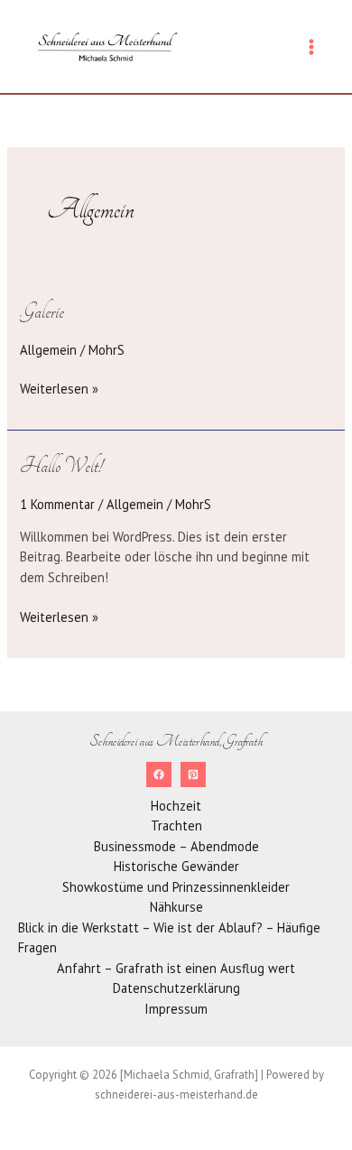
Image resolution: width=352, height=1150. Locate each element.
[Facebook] (158, 774)
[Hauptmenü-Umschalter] (311, 47)
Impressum (176, 1008)
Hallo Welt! (61, 465)
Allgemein (48, 349)
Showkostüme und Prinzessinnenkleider (176, 886)
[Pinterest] (193, 774)
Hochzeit (176, 805)
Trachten (176, 825)
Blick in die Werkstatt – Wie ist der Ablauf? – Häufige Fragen (169, 937)
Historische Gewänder (176, 866)
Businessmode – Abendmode (176, 846)
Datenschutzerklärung (176, 988)
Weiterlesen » (59, 388)
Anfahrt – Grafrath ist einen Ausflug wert (176, 968)
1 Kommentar (57, 504)
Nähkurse (176, 906)
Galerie (42, 311)
